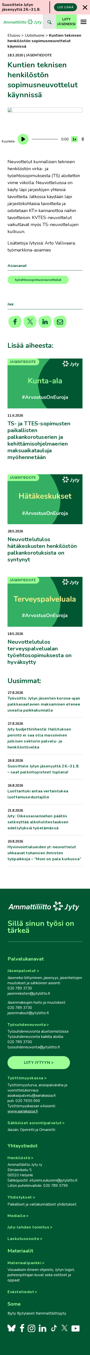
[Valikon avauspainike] (83, 21)
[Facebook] (22, 1328)
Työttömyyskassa (26, 1078)
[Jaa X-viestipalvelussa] (30, 321)
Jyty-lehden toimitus (28, 1227)
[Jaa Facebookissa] (15, 321)
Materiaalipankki (24, 1263)
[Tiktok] (54, 1328)
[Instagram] (32, 1328)
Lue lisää (66, 7)
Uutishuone (34, 35)
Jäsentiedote (39, 55)
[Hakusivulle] (49, 21)
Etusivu (14, 35)
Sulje (85, 7)
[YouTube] (76, 1328)
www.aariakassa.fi (23, 1111)
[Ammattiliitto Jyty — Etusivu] (22, 21)
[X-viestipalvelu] (64, 1328)
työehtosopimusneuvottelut (38, 279)
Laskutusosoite (23, 1238)
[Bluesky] (12, 1328)
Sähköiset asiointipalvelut (35, 1123)
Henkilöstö (19, 1158)
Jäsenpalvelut (22, 971)
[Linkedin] (45, 321)
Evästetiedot (21, 1292)
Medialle (17, 1216)
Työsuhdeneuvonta (27, 1024)
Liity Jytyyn (37, 1062)
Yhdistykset (20, 1197)
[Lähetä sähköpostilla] (60, 321)
